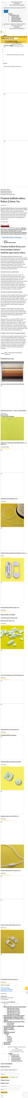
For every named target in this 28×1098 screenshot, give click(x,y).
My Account (7, 1042)
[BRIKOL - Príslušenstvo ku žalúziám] (3, 31)
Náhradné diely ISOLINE (14, 229)
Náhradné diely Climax (13, 1008)
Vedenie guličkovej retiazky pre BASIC (11, 761)
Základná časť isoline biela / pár (9, 498)
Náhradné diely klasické (19, 234)
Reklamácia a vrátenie (6, 990)
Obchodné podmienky (7, 989)
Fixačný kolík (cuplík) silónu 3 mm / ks (11, 925)
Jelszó (3, 1074)
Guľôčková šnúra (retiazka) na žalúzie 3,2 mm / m (14, 553)
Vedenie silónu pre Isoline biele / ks (10, 729)
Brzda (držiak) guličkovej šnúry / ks (10, 607)
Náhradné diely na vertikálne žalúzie (14, 1015)
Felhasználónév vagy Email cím (9, 1069)
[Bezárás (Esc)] (1, 1095)
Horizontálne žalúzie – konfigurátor (14, 1026)
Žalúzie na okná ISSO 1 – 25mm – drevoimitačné (13, 410)
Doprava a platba (5, 988)
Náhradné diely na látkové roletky (13, 1017)
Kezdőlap (3, 36)
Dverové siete (10, 1023)
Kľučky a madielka (9, 1029)
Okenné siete (10, 1024)
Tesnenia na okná (9, 1027)
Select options (4, 414)
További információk (10, 242)
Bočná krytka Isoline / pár (7, 620)
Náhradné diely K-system (15, 231)
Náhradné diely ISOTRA (7, 38)
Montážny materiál (9, 1032)
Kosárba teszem (5, 226)
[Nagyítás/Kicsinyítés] (2, 1095)
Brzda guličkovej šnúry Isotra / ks (9, 979)
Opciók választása (5, 448)
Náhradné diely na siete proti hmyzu (14, 1021)
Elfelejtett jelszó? (5, 1080)
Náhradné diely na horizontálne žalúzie (17, 36)
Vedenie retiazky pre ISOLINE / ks (10, 816)
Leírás (5, 241)
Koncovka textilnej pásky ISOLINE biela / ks (12, 675)
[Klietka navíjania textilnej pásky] (13, 42)
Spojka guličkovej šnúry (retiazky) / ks (11, 870)
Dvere (5, 1030)
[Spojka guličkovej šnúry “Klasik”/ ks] (11, 41)
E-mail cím (4, 1086)
